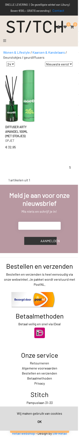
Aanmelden (48, 241)
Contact (58, 10)
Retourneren (39, 363)
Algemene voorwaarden (39, 368)
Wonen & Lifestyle (16, 52)
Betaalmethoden (39, 378)
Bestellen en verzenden (39, 373)
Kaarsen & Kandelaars (48, 52)
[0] (65, 27)
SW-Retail (59, 433)
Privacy (39, 383)
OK (39, 422)
